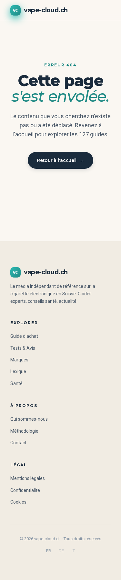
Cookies (18, 502)
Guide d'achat (24, 336)
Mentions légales (27, 478)
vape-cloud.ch (40, 10)
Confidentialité (25, 490)
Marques (19, 359)
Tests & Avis (22, 348)
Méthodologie (24, 431)
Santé (16, 383)
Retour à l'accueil (60, 160)
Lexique (18, 371)
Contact (18, 442)
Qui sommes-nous (29, 419)
